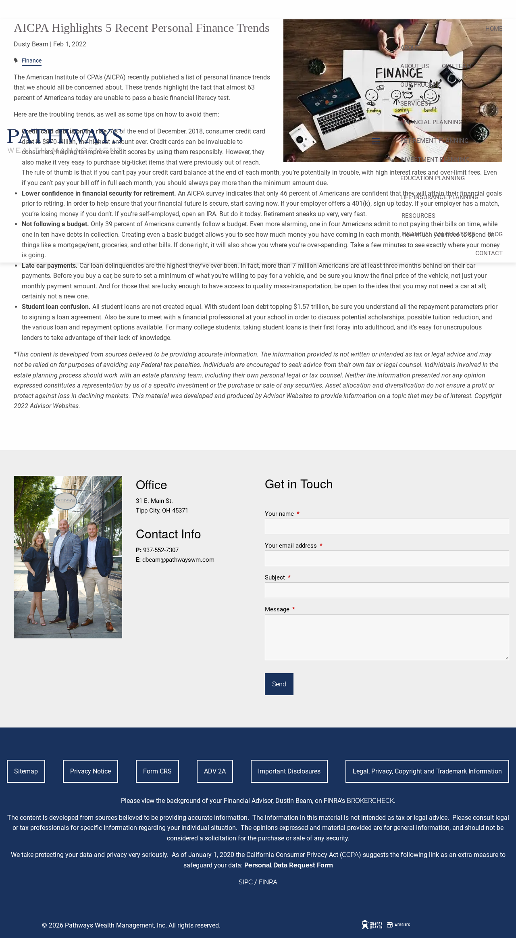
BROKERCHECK (370, 801)
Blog (495, 234)
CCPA (350, 855)
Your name (308, 513)
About (410, 47)
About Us (414, 66)
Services (414, 103)
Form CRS (157, 771)
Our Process (420, 84)
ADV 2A (215, 771)
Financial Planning (431, 122)
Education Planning (432, 178)
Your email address (320, 545)
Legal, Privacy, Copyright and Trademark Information (427, 771)
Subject (304, 577)
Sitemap (26, 771)
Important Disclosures (289, 771)
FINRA (268, 882)
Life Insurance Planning (439, 197)
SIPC (246, 882)
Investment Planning (435, 159)
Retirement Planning (434, 140)
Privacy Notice (90, 771)
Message (306, 609)
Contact (489, 253)
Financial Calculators (438, 234)
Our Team (457, 66)
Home (494, 28)
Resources (418, 215)
